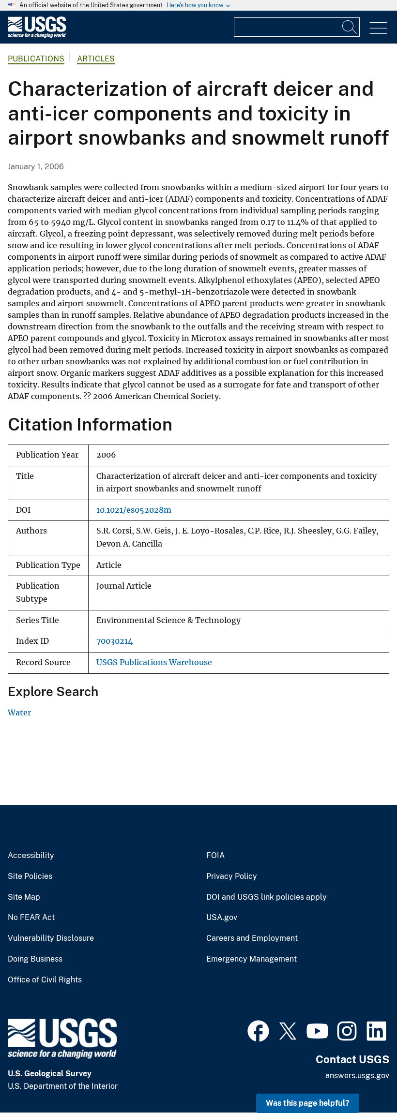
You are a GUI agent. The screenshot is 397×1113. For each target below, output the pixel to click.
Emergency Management (251, 959)
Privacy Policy (231, 876)
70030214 (114, 641)
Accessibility (31, 855)
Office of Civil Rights (45, 980)
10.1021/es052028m (133, 510)
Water (19, 712)
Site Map (24, 897)
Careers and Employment (252, 938)
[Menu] (378, 28)
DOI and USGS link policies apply (266, 897)
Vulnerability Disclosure (51, 938)
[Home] (37, 35)
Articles (96, 58)
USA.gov (221, 917)
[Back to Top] (362, 1078)
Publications (36, 58)
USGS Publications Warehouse (154, 662)
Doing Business (35, 959)
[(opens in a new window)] (258, 1029)
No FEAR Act (31, 917)
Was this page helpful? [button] (308, 1103)
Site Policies (30, 876)
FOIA (215, 855)
